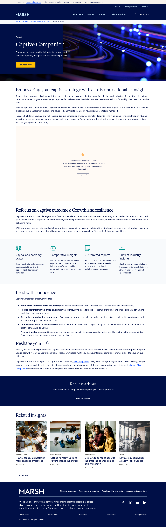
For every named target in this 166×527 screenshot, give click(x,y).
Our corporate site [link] (130, 7)
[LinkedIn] (144, 503)
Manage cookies (83, 175)
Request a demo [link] (25, 64)
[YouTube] (137, 503)
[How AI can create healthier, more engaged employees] (31, 436)
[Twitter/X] (130, 503)
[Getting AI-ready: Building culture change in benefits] (65, 436)
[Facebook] (123, 503)
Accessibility (82, 514)
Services (90, 14)
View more (23, 475)
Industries (76, 14)
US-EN (144, 14)
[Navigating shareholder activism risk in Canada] (134, 436)
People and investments (73, 2)
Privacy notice (53, 514)
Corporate (20, 2)
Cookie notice (111, 514)
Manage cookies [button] (141, 514)
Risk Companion (81, 361)
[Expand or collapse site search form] (135, 14)
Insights (102, 14)
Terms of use (24, 514)
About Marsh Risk (119, 14)
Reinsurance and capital (52, 2)
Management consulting (94, 2)
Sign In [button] (117, 7)
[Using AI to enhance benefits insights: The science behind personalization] (100, 436)
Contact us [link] (144, 7)
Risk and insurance (34, 2)
